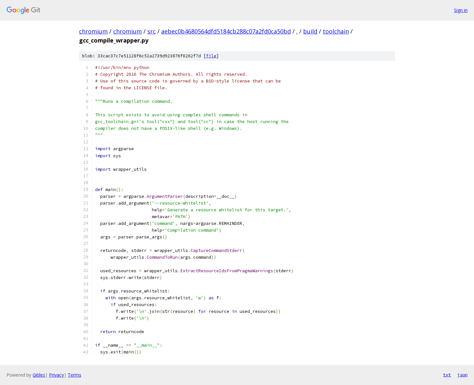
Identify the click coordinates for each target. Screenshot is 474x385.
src (151, 31)
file (211, 56)
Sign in (461, 10)
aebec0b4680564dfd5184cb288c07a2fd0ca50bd (226, 31)
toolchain (336, 31)
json (462, 375)
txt (447, 375)
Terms (74, 375)
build (310, 31)
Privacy (56, 375)
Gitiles (39, 375)
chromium (93, 31)
